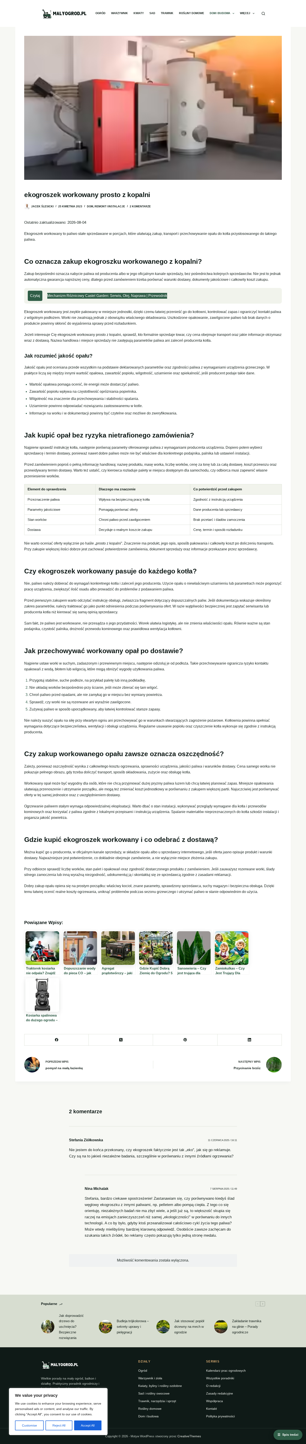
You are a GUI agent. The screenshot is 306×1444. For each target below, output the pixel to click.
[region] (58, 1411)
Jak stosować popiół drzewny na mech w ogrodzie (189, 1326)
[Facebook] (56, 1040)
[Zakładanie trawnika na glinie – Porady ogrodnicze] (221, 1326)
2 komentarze (140, 206)
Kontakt (211, 1408)
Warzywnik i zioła (150, 1378)
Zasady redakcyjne (219, 1393)
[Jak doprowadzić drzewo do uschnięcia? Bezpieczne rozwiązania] (47, 1326)
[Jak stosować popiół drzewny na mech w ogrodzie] (163, 1326)
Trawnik (167, 13)
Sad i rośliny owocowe (154, 1393)
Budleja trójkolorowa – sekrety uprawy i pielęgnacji (133, 1326)
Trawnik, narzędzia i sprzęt (157, 1401)
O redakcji (213, 1386)
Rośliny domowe (191, 13)
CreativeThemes (189, 1436)
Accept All (88, 1425)
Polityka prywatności (220, 1416)
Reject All (58, 1425)
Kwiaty (139, 13)
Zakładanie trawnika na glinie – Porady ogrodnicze (246, 1326)
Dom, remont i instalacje (106, 206)
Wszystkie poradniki (220, 1378)
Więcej (245, 13)
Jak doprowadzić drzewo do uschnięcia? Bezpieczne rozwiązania (71, 1327)
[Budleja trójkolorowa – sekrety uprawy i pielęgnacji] (105, 1326)
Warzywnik (119, 13)
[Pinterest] (185, 1040)
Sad (152, 13)
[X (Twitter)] (121, 1040)
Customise (29, 1425)
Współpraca (214, 1401)
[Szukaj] (263, 13)
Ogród (100, 13)
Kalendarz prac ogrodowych (226, 1370)
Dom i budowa (220, 13)
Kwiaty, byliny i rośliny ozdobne (160, 1386)
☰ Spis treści (288, 1434)
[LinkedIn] (250, 1040)
